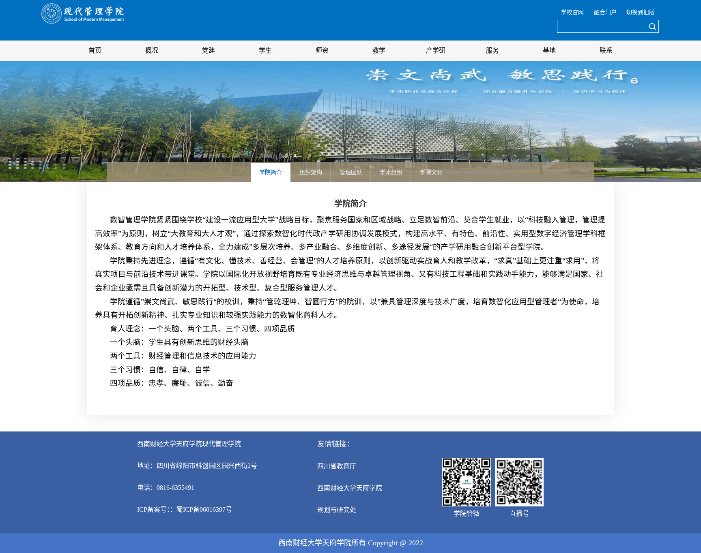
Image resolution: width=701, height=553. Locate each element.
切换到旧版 (640, 12)
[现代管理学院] (83, 24)
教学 (378, 50)
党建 (208, 50)
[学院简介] (272, 165)
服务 (492, 50)
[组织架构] (312, 165)
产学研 (435, 50)
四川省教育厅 (336, 466)
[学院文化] (431, 165)
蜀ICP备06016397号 (204, 509)
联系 (606, 50)
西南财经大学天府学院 (349, 488)
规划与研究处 (336, 509)
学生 (265, 50)
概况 (151, 50)
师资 (322, 50)
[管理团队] (352, 165)
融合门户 (605, 12)
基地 (549, 50)
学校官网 (572, 12)
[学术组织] (392, 165)
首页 (94, 50)
